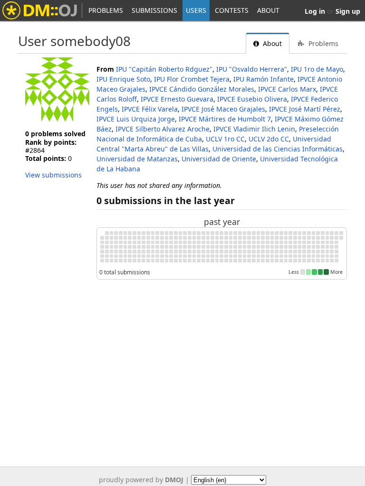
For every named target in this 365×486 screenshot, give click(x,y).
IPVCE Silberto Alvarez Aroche (162, 128)
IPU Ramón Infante (263, 79)
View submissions (53, 174)
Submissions (154, 10)
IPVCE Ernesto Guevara (177, 98)
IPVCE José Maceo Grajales (223, 108)
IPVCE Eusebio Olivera (252, 98)
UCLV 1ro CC (225, 138)
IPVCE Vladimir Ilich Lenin (254, 128)
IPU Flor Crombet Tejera (192, 79)
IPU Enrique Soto (123, 79)
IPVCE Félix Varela (150, 108)
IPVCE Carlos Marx (287, 88)
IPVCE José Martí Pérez (304, 108)
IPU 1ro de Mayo (317, 69)
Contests (232, 10)
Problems (105, 10)
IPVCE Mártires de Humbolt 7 (225, 118)
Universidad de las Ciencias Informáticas (277, 148)
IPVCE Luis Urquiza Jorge (135, 118)
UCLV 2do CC (269, 138)
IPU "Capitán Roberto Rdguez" (164, 69)
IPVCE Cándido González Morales (201, 88)
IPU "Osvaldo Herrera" (251, 69)
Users (196, 10)
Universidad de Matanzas (137, 158)
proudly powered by (141, 479)
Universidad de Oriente (219, 158)
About (268, 10)
